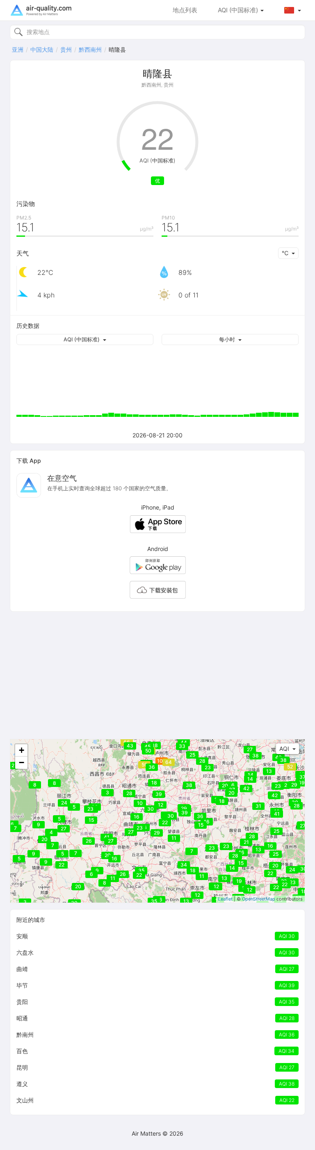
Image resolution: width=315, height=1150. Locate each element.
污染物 (25, 204)
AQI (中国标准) (239, 10)
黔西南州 (90, 49)
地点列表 (185, 10)
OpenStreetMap (258, 899)
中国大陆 (41, 49)
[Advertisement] (157, 675)
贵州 (66, 49)
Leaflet (225, 899)
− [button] (21, 762)
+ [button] (21, 750)
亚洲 (17, 49)
